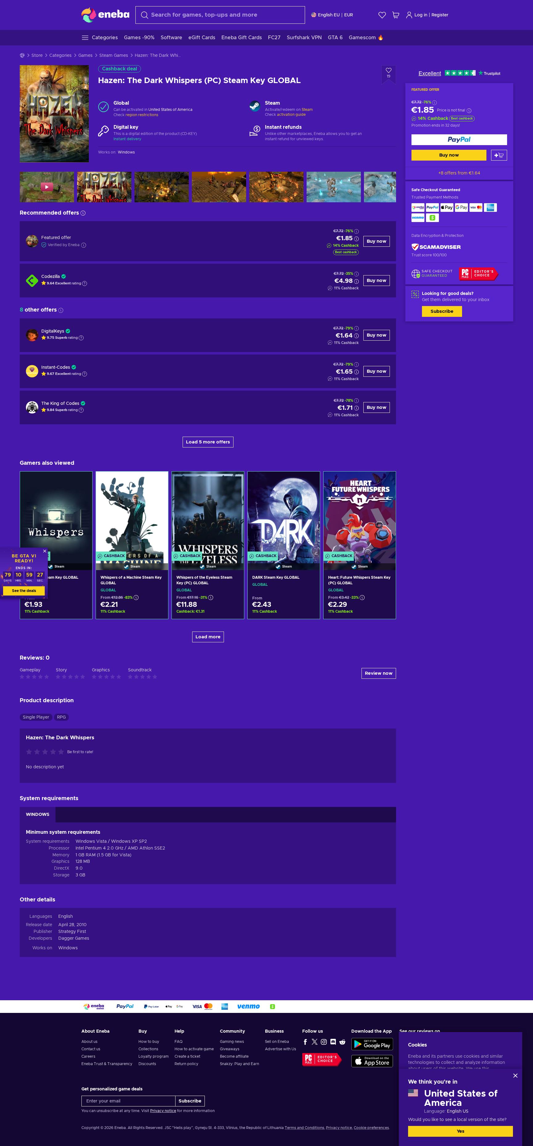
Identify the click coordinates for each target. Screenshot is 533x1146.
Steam (307, 109)
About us (89, 1041)
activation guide (291, 114)
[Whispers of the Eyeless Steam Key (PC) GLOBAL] (208, 513)
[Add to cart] (499, 155)
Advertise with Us (280, 1049)
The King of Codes (60, 403)
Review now (379, 673)
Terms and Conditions (304, 1128)
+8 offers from (459, 173)
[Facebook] (305, 1041)
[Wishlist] (382, 15)
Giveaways (229, 1049)
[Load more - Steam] (255, 107)
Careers (88, 1056)
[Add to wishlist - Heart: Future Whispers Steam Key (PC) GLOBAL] (385, 481)
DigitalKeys (52, 331)
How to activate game (194, 1049)
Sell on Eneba (277, 1041)
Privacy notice (163, 1111)
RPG (61, 717)
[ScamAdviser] (436, 246)
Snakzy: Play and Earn (239, 1064)
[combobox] (220, 14)
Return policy (186, 1064)
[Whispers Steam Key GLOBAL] (56, 513)
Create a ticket (187, 1056)
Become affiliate (234, 1056)
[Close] (515, 1075)
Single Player (36, 717)
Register (440, 15)
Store (37, 55)
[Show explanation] (84, 283)
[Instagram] (324, 1041)
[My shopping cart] (396, 15)
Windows (68, 948)
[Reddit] (342, 1041)
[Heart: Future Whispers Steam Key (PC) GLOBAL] (360, 513)
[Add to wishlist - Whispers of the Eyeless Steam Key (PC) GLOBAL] (233, 481)
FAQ (179, 1041)
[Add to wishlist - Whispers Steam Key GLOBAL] (81, 481)
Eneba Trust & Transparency (106, 1064)
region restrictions (142, 115)
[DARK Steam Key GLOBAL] (284, 513)
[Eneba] (105, 14)
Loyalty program (153, 1056)
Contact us (90, 1049)
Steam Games (113, 55)
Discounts (147, 1064)
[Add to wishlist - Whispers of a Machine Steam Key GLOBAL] (157, 481)
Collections (148, 1049)
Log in (421, 15)
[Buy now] (459, 139)
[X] (315, 1041)
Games (85, 55)
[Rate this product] (46, 752)
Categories (60, 55)
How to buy (148, 1041)
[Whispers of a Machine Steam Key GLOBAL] (132, 513)
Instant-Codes (55, 367)
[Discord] (333, 1041)
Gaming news (232, 1041)
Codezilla (50, 277)
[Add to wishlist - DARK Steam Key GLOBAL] (309, 481)
